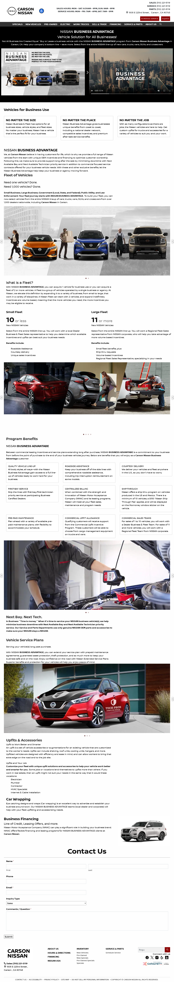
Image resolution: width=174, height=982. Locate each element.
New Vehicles (82, 952)
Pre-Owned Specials (85, 960)
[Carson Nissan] (20, 10)
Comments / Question (18, 909)
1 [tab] (39, 98)
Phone (9, 876)
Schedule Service (149, 18)
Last (90, 870)
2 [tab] (41, 98)
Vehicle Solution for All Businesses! (87, 36)
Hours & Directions (59, 953)
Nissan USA (54, 961)
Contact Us (21, 979)
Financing (53, 957)
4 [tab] (46, 98)
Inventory (83, 949)
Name (10, 861)
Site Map (65, 979)
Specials (80, 963)
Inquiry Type (13, 898)
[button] (41, 11)
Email (9, 887)
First (8, 870)
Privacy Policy (51, 979)
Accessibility (35, 979)
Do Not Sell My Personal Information (90, 979)
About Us (53, 949)
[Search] (167, 949)
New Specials (82, 958)
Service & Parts (115, 949)
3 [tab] (44, 98)
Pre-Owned (82, 955)
